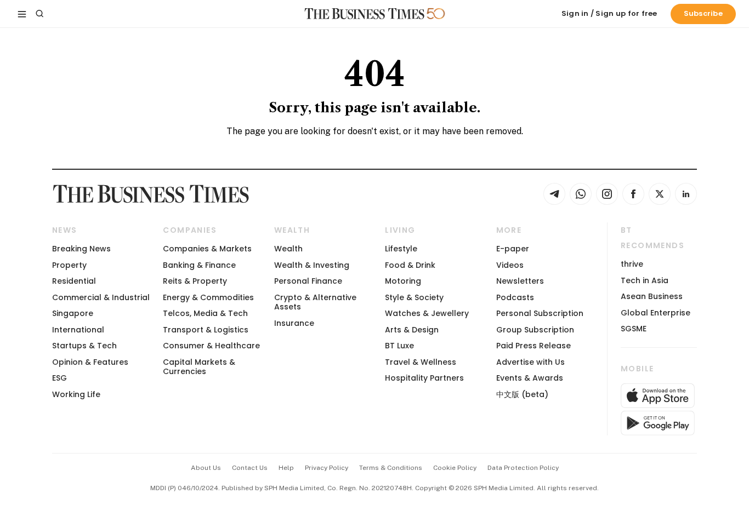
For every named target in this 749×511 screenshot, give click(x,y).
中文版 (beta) (522, 394)
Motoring (403, 280)
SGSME (633, 328)
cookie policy (454, 468)
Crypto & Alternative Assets (315, 302)
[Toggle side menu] (22, 13)
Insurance (294, 323)
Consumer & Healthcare (211, 345)
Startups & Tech (84, 345)
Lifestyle (401, 248)
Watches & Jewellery (427, 313)
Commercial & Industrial (101, 297)
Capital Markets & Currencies (199, 367)
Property (69, 265)
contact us (250, 468)
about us (206, 468)
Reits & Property (195, 280)
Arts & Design (412, 329)
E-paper (512, 248)
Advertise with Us (530, 362)
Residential (74, 280)
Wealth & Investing (311, 265)
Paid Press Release (533, 345)
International (78, 329)
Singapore (72, 313)
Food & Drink (410, 265)
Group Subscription (535, 329)
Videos (510, 265)
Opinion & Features (90, 362)
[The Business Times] (364, 14)
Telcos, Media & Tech (205, 313)
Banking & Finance (199, 265)
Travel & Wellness (420, 362)
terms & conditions (390, 468)
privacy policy (326, 468)
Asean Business (652, 296)
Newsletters (520, 280)
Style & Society (414, 297)
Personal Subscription (539, 313)
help (286, 468)
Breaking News (81, 248)
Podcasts (515, 297)
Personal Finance (308, 280)
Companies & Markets (207, 248)
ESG (59, 377)
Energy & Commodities (208, 297)
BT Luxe (399, 345)
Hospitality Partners (424, 377)
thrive (632, 264)
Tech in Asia (644, 280)
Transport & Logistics (205, 329)
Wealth (288, 248)
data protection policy (523, 468)
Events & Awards (529, 377)
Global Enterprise (655, 312)
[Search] (39, 13)
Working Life (76, 394)
